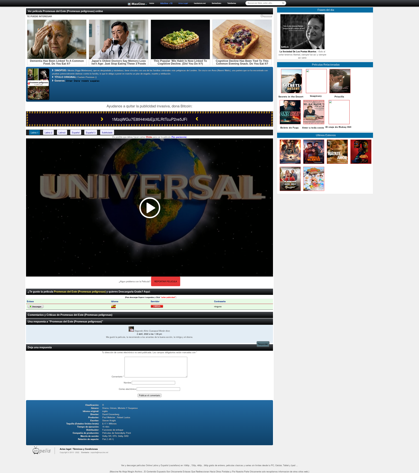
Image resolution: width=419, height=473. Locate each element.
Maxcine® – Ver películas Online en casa (136, 1)
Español (76, 132)
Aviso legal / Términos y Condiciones (79, 448)
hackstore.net (200, 3)
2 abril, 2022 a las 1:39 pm (149, 333)
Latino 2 (48, 132)
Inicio (151, 3)
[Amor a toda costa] (313, 125)
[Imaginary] (316, 92)
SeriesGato (216, 3)
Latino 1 (34, 132)
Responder (263, 344)
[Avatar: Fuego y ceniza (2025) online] (289, 164)
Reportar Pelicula (165, 281)
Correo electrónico (127, 388)
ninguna (217, 306)
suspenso (94, 80)
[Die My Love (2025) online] (337, 164)
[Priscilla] (339, 93)
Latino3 (62, 132)
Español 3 (90, 132)
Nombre (127, 382)
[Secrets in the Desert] (291, 93)
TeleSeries (231, 3)
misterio (85, 80)
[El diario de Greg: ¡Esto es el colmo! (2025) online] (313, 191)
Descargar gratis (35, 306)
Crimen (69, 80)
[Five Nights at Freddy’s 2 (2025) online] (360, 164)
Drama (77, 80)
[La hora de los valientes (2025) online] (313, 164)
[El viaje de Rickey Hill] (338, 123)
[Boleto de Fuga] (289, 125)
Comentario (118, 376)
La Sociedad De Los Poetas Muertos (298, 51)
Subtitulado (107, 132)
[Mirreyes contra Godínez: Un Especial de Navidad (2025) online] (289, 191)
